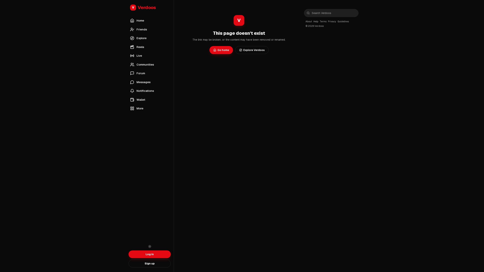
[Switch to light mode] (150, 246)
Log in (150, 254)
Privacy (332, 21)
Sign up (150, 263)
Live (139, 55)
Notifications (145, 91)
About (309, 21)
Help (315, 21)
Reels (140, 47)
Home (140, 20)
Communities (145, 64)
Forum (141, 73)
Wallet (141, 99)
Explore (142, 38)
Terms (323, 21)
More (140, 108)
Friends (142, 29)
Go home (223, 50)
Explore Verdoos (254, 50)
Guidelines (343, 21)
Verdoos (144, 7)
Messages (143, 82)
